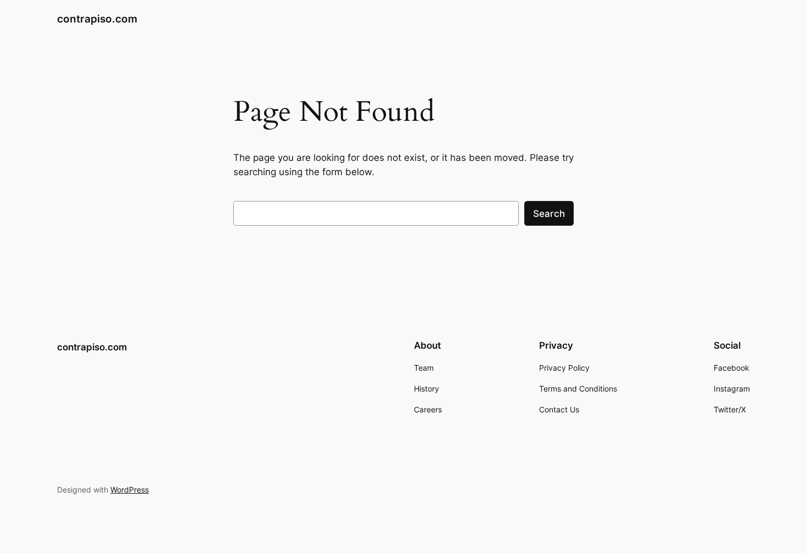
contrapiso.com (97, 18)
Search (549, 213)
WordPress (129, 489)
